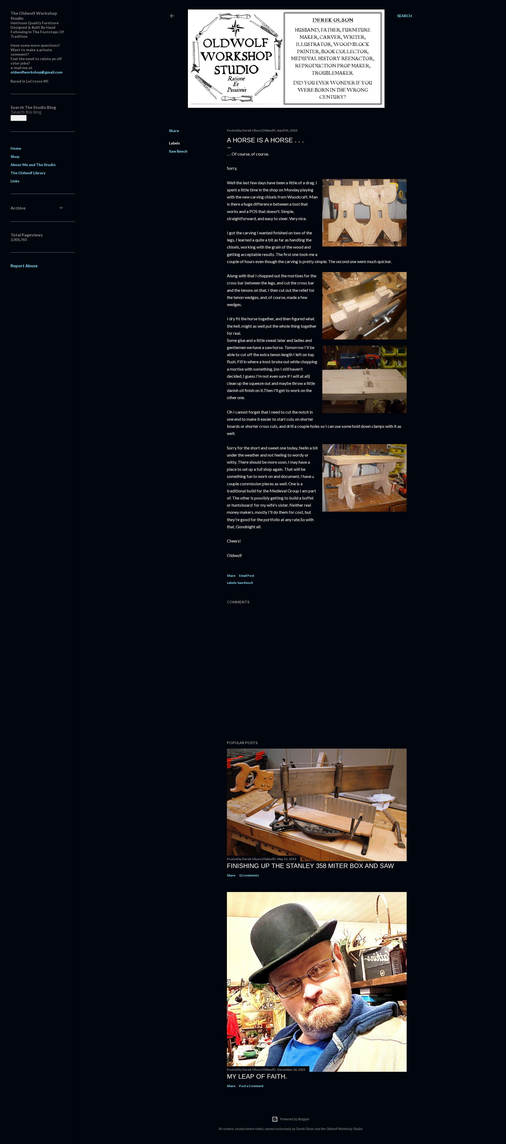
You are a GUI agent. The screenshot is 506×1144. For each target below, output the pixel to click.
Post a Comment (251, 1086)
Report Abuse (24, 265)
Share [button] (174, 130)
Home (16, 148)
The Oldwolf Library (28, 173)
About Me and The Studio (33, 164)
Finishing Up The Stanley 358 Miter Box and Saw (310, 865)
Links (15, 181)
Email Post (246, 576)
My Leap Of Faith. (257, 1076)
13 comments (249, 875)
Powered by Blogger (294, 1119)
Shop (15, 156)
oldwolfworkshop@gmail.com (36, 72)
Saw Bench (178, 151)
